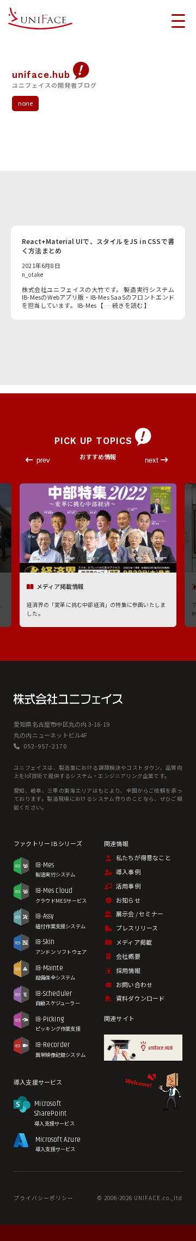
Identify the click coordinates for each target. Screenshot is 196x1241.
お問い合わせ (134, 984)
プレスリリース (137, 927)
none (25, 103)
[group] (98, 555)
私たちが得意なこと (143, 857)
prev (43, 460)
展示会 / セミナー (139, 913)
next (153, 460)
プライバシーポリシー (44, 1198)
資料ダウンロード (140, 998)
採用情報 (128, 970)
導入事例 (128, 871)
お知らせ (128, 900)
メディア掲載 (134, 942)
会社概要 (128, 956)
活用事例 (128, 885)
